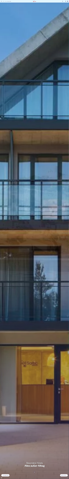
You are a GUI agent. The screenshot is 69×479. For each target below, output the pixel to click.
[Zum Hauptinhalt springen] (34, 472)
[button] (62, 1)
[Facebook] (67, 1)
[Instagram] (65, 1)
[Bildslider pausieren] (2, 477)
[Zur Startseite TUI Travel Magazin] (34, 1)
